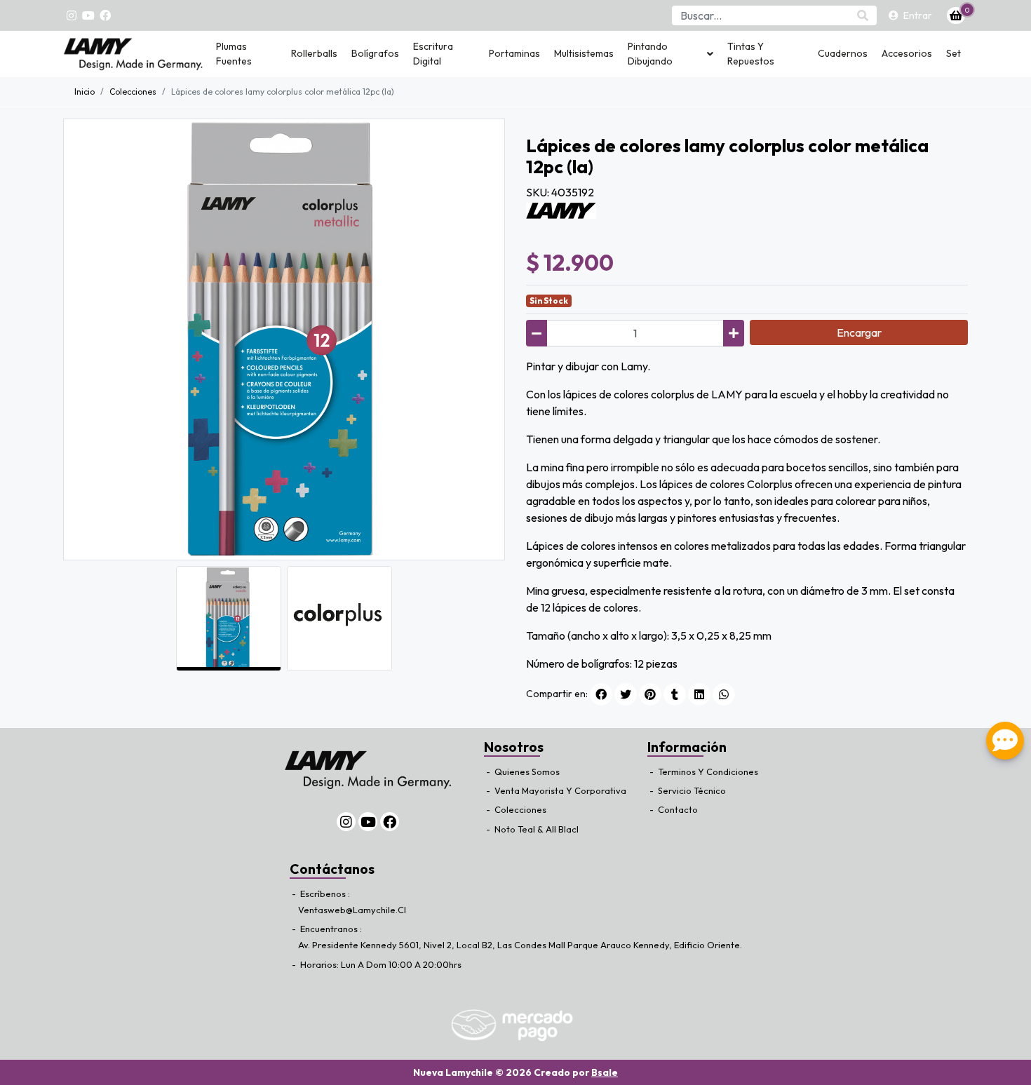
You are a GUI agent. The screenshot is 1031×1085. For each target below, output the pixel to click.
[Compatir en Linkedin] (699, 694)
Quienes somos (526, 771)
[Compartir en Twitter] (625, 694)
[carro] (956, 15)
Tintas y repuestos (750, 53)
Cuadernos (843, 53)
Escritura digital (433, 53)
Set (953, 53)
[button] (670, 54)
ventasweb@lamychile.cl (352, 909)
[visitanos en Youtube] (88, 15)
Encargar (859, 332)
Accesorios (907, 53)
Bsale (604, 1072)
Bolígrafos (375, 53)
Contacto (677, 809)
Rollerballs (314, 53)
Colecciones (519, 809)
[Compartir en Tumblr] (674, 694)
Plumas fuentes (234, 53)
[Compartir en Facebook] (601, 694)
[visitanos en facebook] (105, 15)
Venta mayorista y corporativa (559, 790)
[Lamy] (561, 209)
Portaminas (514, 53)
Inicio (84, 91)
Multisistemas (584, 53)
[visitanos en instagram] (71, 15)
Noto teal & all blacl (535, 829)
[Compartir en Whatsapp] (724, 694)
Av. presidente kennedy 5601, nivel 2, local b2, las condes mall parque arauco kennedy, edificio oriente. (520, 944)
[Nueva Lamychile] (133, 54)
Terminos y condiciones (707, 771)
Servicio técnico (691, 790)
